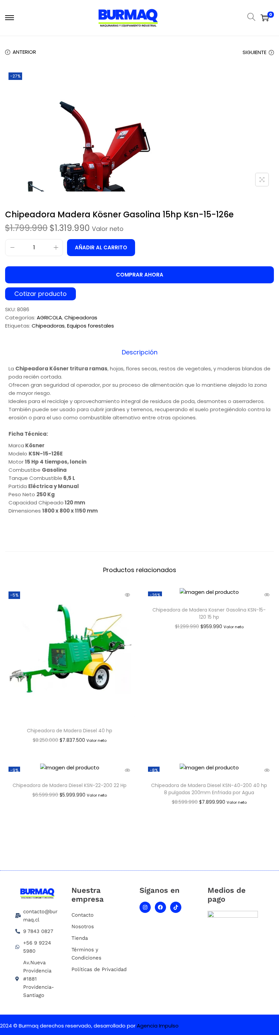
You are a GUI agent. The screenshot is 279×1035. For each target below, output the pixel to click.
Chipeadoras (80, 317)
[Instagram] (145, 907)
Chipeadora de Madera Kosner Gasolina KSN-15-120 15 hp (209, 613)
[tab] (140, 352)
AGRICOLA (49, 317)
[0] (265, 18)
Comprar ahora (139, 274)
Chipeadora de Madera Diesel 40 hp (69, 730)
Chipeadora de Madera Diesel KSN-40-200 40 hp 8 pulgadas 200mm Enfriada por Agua (209, 789)
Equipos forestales (90, 325)
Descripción (140, 352)
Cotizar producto (40, 294)
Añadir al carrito (101, 247)
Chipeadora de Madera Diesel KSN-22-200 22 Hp (70, 785)
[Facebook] (160, 907)
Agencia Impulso (158, 1025)
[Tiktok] (175, 907)
